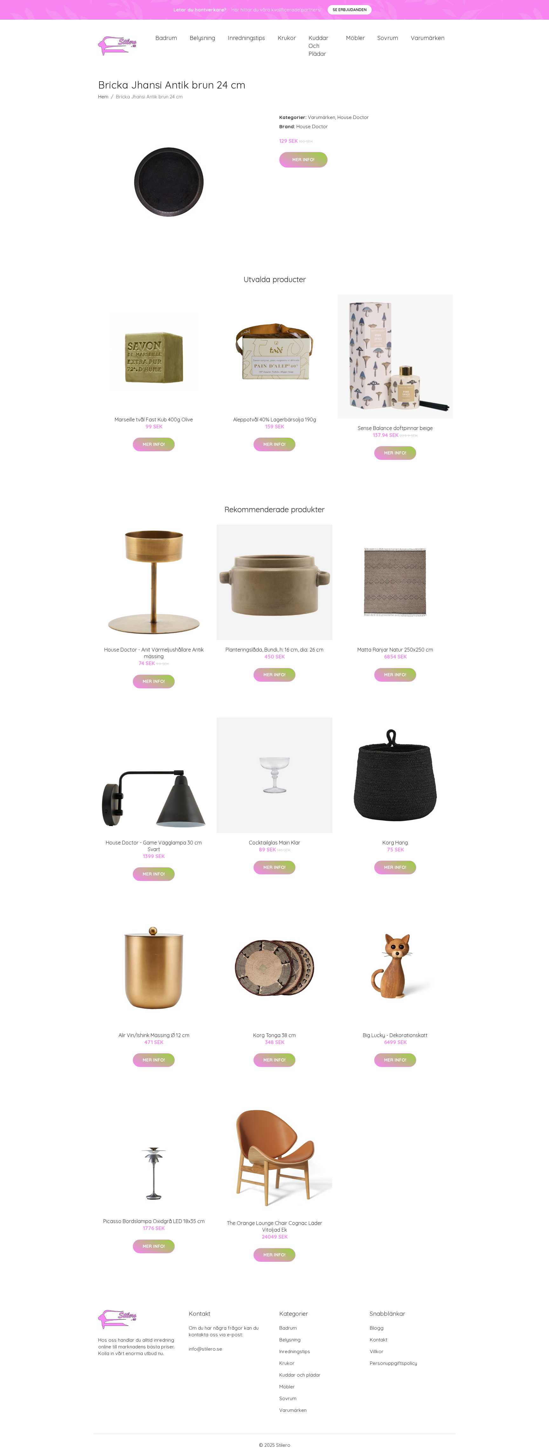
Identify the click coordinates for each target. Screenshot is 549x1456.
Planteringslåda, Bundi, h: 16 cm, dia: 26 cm (274, 649)
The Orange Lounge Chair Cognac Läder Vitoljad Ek (274, 1226)
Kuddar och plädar (318, 45)
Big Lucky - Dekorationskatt (395, 1035)
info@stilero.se (205, 1349)
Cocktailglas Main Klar (274, 842)
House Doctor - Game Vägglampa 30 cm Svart (154, 845)
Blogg (376, 1328)
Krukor (287, 38)
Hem (103, 97)
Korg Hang (395, 842)
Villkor (376, 1351)
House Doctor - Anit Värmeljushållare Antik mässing (154, 652)
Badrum (166, 38)
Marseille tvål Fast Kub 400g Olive (154, 419)
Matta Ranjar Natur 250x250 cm (395, 649)
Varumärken (427, 38)
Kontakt (378, 1340)
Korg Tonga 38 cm (274, 1035)
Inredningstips (246, 38)
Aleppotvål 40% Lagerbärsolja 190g (274, 419)
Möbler (355, 38)
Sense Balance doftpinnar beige (395, 428)
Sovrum (387, 38)
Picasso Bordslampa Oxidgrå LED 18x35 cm (154, 1221)
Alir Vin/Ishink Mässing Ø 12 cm (154, 1035)
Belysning (202, 38)
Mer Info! (303, 159)
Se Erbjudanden (350, 9)
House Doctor (353, 117)
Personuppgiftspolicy (393, 1363)
